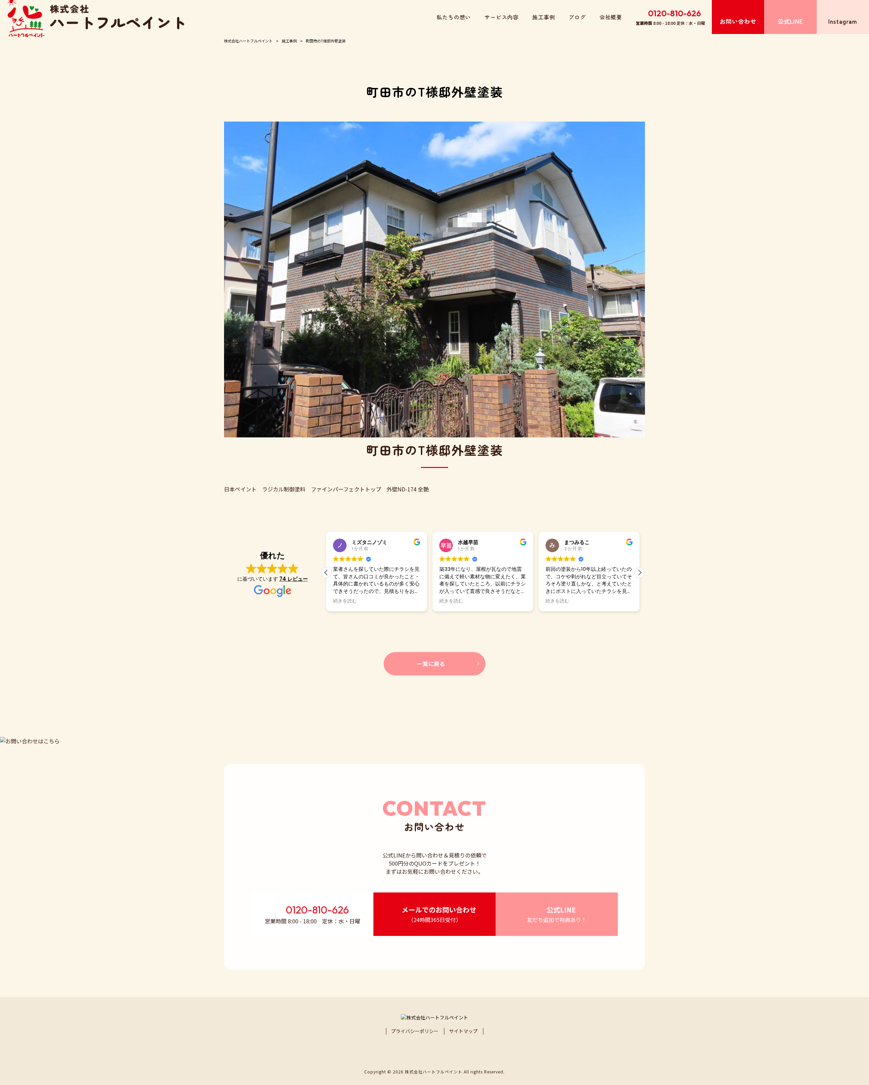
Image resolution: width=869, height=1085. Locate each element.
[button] (639, 572)
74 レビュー (293, 578)
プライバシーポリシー (415, 1031)
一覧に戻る (431, 663)
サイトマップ (463, 1031)
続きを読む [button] (345, 601)
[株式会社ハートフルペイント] (95, 17)
